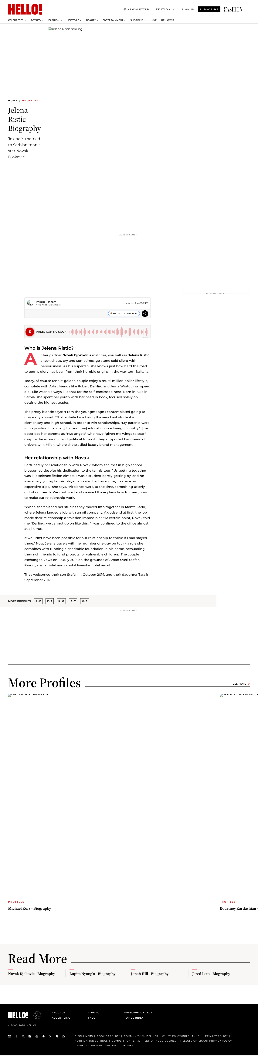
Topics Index (134, 1017)
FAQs (91, 1017)
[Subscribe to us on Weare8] (57, 1036)
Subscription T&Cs (137, 1012)
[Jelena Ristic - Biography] (233, 9)
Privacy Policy (216, 1036)
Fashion (53, 20)
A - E (38, 601)
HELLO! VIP (167, 20)
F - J (49, 601)
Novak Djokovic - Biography (31, 973)
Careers (81, 1045)
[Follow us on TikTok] (30, 1036)
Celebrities (15, 20)
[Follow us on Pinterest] (50, 1036)
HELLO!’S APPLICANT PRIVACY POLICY (206, 1040)
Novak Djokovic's (77, 355)
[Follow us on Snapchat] (43, 1036)
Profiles (30, 100)
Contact (94, 1012)
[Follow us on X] (23, 1036)
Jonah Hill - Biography (149, 973)
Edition (163, 9)
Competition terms (126, 1040)
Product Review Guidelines (112, 1045)
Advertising (61, 1017)
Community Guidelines (141, 1036)
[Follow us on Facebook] (16, 1036)
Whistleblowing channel (181, 1036)
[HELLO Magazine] (25, 9)
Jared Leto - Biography (211, 973)
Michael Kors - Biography (29, 908)
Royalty (36, 20)
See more (239, 683)
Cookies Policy (108, 1036)
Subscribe (209, 9)
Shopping (136, 20)
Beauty (91, 20)
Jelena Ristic (138, 355)
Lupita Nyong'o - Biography (92, 973)
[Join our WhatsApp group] (64, 1036)
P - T (73, 601)
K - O (61, 601)
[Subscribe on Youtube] (36, 1036)
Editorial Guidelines (160, 1040)
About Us (58, 1012)
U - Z (84, 601)
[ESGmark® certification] (35, 1015)
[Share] (145, 314)
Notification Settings (91, 1040)
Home (13, 100)
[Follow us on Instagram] (9, 1036)
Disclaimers (84, 1036)
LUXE (154, 20)
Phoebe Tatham (46, 301)
